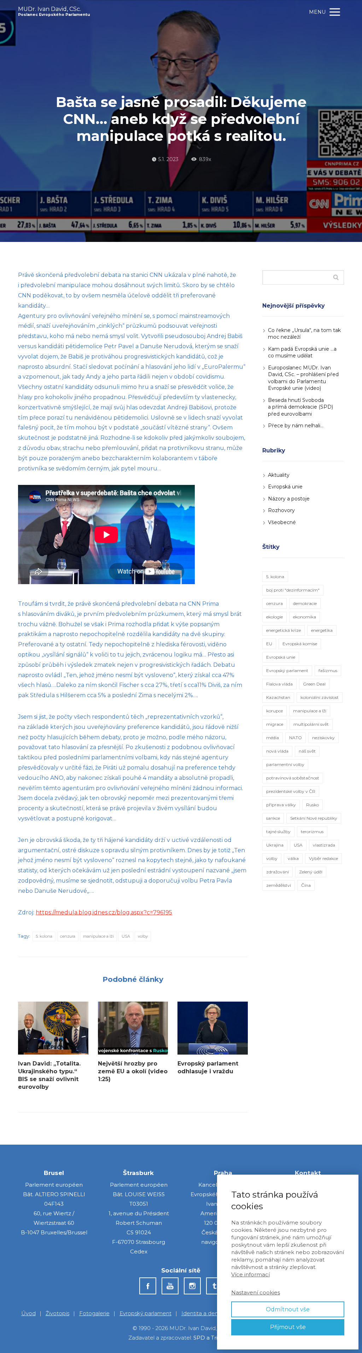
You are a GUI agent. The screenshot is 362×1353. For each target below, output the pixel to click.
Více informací (250, 1274)
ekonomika (304, 616)
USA (126, 936)
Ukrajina (275, 845)
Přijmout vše (288, 1327)
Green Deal (314, 684)
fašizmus (328, 670)
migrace (274, 724)
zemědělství (278, 885)
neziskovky (323, 737)
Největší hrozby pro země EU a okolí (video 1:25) (133, 1071)
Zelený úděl (310, 871)
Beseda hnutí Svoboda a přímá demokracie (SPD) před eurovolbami (300, 407)
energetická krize (283, 630)
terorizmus (312, 831)
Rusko (312, 804)
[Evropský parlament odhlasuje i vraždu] (212, 1028)
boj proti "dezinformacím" (293, 590)
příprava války (281, 804)
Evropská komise (299, 643)
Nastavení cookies (255, 1292)
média (272, 737)
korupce (274, 710)
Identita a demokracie (210, 1313)
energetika (322, 630)
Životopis (57, 1313)
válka (293, 858)
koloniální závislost (319, 697)
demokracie (305, 603)
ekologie (274, 616)
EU (269, 643)
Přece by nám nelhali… (295, 425)
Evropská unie (285, 486)
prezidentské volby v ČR (290, 791)
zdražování (277, 871)
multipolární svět (311, 724)
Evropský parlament (287, 670)
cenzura (67, 936)
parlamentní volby (285, 764)
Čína (306, 885)
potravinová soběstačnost (292, 778)
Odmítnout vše (288, 1309)
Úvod (28, 1313)
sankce (273, 818)
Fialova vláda (279, 684)
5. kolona (44, 936)
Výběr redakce (323, 858)
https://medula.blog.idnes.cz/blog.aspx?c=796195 (104, 912)
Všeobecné (282, 522)
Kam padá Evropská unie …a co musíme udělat (302, 352)
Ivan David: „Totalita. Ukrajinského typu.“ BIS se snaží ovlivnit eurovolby (49, 1075)
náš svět (307, 751)
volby (143, 936)
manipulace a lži (98, 936)
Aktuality (279, 475)
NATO (295, 737)
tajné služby (278, 831)
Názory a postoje (289, 498)
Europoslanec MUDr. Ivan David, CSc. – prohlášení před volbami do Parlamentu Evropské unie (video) (303, 378)
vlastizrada (324, 845)
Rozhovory (281, 510)
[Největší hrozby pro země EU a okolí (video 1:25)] (133, 1028)
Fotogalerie (94, 1313)
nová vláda (277, 751)
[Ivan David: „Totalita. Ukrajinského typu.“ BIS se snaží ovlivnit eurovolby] (53, 1028)
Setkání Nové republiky (313, 818)
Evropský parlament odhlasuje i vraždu (207, 1067)
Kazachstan (278, 697)
